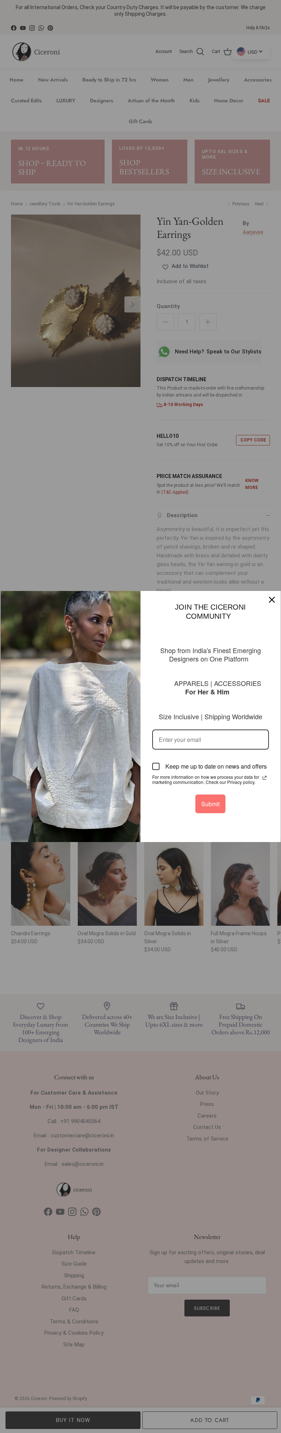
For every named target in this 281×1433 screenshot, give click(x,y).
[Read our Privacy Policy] (264, 777)
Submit (210, 804)
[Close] (272, 600)
